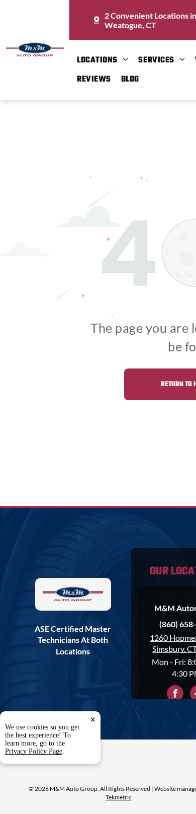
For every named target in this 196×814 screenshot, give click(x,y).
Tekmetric (119, 797)
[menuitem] (107, 60)
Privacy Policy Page (33, 751)
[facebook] (175, 694)
